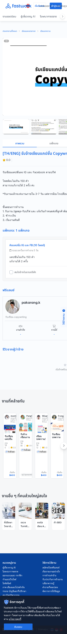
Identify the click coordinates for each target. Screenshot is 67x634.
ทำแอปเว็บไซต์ (9, 579)
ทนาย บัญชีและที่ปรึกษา (14, 591)
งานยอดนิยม (9, 16)
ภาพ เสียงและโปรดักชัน (14, 587)
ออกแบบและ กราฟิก (12, 575)
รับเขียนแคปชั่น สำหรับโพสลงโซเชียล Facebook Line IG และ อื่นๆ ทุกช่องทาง (9, 449)
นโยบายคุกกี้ (15, 619)
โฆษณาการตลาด (48, 16)
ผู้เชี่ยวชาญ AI (28, 16)
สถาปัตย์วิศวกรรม (11, 595)
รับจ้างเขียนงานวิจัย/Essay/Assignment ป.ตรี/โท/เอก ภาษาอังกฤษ (25, 444)
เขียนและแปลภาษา (29, 31)
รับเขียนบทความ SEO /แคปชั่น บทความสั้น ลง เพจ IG (57, 443)
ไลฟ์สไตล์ (7, 583)
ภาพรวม (19, 143)
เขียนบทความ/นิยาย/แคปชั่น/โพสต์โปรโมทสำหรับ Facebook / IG (41, 447)
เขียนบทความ (45, 31)
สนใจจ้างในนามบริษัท (25, 272)
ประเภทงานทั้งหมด (10, 31)
